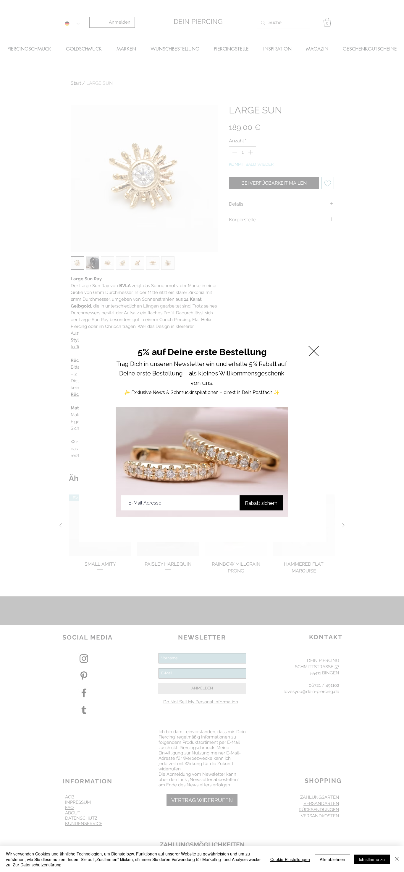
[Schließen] (396, 859)
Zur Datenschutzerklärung (37, 865)
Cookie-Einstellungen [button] (290, 859)
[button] (313, 351)
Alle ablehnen (332, 859)
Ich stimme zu (372, 859)
